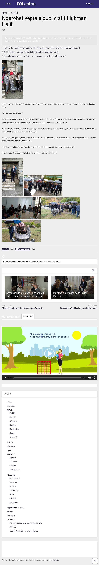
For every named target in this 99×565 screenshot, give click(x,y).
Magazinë (11, 475)
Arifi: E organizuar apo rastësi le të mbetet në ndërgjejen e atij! (31, 52)
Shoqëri (13, 417)
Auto (12, 494)
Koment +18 (15, 470)
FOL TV (10, 442)
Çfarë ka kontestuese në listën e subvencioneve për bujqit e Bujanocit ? (35, 56)
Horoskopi (14, 502)
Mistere (13, 486)
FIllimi (9, 402)
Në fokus (13, 421)
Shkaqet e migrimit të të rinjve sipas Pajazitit (22, 308)
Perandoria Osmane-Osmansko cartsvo (26, 523)
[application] (49, 353)
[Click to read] (26, 287)
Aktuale (10, 410)
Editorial (13, 458)
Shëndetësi (14, 478)
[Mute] (89, 377)
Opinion (13, 466)
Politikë (13, 413)
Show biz (13, 482)
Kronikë (13, 425)
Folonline (55, 560)
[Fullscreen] (93, 377)
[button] (49, 353)
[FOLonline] (25, 6)
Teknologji (14, 490)
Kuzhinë (13, 498)
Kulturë (12, 433)
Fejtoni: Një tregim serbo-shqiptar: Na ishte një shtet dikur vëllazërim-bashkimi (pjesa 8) (43, 48)
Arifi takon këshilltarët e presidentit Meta (78, 308)
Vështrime (11, 454)
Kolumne (13, 462)
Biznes (10, 512)
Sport (9, 450)
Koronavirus (14, 429)
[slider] (47, 377)
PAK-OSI (13, 527)
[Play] (5, 377)
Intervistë (11, 446)
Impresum (11, 406)
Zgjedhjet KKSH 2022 (15, 508)
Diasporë (13, 437)
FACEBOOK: (28, 317)
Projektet (11, 520)
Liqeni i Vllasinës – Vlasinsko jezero (24, 531)
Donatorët (11, 516)
